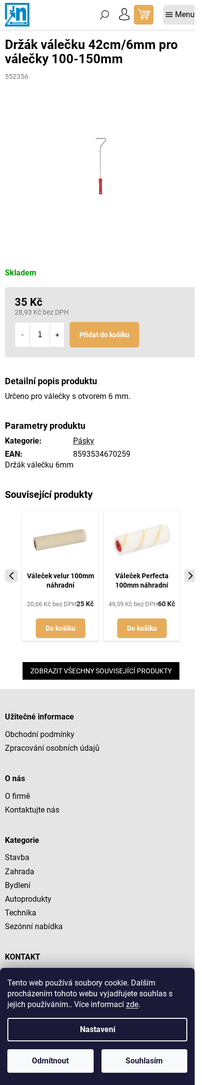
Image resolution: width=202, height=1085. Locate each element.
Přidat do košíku (104, 335)
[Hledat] (104, 15)
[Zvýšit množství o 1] (57, 334)
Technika (20, 912)
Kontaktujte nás (32, 809)
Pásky (83, 440)
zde (132, 1004)
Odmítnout (50, 1060)
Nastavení (97, 1029)
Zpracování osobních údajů (52, 748)
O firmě (17, 796)
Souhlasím (144, 1060)
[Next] (190, 575)
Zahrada (19, 871)
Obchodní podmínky (40, 734)
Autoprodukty (28, 899)
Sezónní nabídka (34, 926)
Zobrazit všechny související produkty (101, 671)
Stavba (17, 857)
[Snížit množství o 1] (22, 334)
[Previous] (11, 575)
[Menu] (180, 15)
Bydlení (17, 885)
